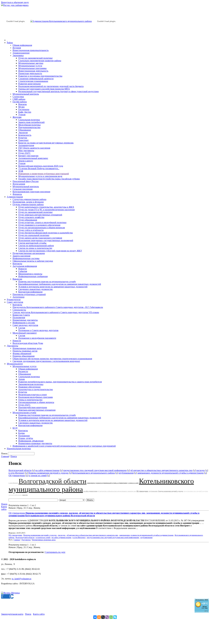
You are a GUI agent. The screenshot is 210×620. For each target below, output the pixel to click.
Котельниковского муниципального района (93, 473)
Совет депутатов (15, 302)
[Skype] (115, 617)
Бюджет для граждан (28, 155)
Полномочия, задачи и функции (28, 202)
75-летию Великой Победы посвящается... (38, 168)
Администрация (15, 197)
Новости (22, 268)
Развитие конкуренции (29, 83)
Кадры (21, 433)
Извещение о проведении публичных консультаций (43, 173)
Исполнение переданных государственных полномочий (45, 240)
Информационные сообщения (33, 276)
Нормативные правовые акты (27, 348)
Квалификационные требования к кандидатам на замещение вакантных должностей (59, 284)
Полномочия (19, 317)
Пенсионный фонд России (26, 181)
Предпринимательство (29, 127)
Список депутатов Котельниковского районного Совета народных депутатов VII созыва (56, 312)
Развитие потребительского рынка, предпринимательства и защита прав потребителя (60, 382)
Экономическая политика (30, 384)
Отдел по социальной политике (33, 235)
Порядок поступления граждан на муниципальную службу (47, 281)
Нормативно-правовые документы (35, 443)
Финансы (17, 194)
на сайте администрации (47, 470)
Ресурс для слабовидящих (16, 5)
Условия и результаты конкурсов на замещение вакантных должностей (52, 286)
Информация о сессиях (24, 322)
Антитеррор (18, 297)
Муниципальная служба (24, 412)
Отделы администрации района (28, 204)
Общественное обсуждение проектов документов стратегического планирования (52, 358)
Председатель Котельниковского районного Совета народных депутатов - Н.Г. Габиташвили (58, 307)
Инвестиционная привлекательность (31, 50)
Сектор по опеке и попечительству (35, 248)
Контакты (17, 263)
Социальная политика (29, 119)
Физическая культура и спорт (32, 394)
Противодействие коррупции (32, 407)
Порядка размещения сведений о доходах (48, 473)
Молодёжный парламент (25, 333)
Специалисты (19, 310)
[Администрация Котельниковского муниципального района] (16, 35)
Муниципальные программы (32, 68)
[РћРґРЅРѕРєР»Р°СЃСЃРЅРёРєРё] (99, 617)
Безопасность (24, 135)
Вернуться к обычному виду (15, 2)
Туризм (21, 114)
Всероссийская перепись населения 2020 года (40, 166)
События (22, 271)
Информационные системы (26, 258)
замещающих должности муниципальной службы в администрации (170, 473)
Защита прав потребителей (31, 122)
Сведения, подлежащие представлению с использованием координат (46, 361)
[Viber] (107, 617)
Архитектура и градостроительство (35, 389)
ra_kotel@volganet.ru (21, 578)
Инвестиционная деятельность (33, 71)
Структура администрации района (29, 199)
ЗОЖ (20, 171)
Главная (5, 456)
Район (10, 42)
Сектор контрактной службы (32, 243)
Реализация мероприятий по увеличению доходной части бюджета (51, 86)
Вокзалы (22, 104)
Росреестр (23, 371)
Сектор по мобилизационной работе (36, 245)
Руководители (14, 299)
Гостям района (20, 101)
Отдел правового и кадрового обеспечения (39, 225)
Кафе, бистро (24, 112)
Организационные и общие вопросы (36, 402)
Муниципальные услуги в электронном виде (40, 176)
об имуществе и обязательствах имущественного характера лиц (161, 470)
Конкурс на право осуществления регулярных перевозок (46, 143)
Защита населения (21, 256)
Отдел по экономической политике (35, 58)
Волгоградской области (20, 470)
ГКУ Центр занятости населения (34, 148)
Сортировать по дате (55, 552)
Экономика (18, 55)
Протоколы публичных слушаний (29, 294)
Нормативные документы (25, 320)
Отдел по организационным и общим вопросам (41, 227)
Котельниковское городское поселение (31, 191)
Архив (21, 379)
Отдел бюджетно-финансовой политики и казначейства (45, 233)
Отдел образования (27, 220)
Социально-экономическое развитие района (39, 60)
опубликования (126, 473)
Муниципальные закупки (30, 63)
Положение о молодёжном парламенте (37, 338)
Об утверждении (17, 475)
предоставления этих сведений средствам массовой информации (95, 470)
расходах (200, 470)
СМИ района (19, 99)
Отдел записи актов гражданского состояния (40, 238)
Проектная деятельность (30, 73)
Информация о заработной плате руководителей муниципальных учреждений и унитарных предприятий (64, 446)
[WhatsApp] (111, 617)
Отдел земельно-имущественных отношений (40, 215)
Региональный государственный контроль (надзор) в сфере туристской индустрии (58, 91)
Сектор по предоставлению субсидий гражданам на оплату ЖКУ (50, 250)
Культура (22, 137)
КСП (15, 428)
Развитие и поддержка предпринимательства (40, 76)
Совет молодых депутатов (25, 325)
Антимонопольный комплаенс (33, 158)
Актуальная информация (25, 266)
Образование (24, 130)
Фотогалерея (19, 184)
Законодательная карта (12, 614)
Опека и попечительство (30, 399)
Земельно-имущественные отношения (36, 410)
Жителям (17, 117)
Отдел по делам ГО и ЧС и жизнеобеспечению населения (46, 209)
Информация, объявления (30, 441)
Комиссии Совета (21, 315)
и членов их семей (38, 475)
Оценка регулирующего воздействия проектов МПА (44, 89)
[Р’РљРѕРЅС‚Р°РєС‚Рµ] (95, 617)
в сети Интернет (17, 473)
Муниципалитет (15, 364)
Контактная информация (30, 292)
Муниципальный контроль (26, 94)
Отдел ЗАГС (24, 153)
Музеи (21, 107)
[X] (103, 617)
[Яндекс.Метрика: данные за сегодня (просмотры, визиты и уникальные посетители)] (10, 593)
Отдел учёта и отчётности (31, 230)
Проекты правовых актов (25, 351)
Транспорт (23, 140)
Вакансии (17, 279)
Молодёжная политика (29, 125)
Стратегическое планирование (33, 81)
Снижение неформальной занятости (36, 78)
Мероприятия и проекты (30, 274)
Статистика (18, 96)
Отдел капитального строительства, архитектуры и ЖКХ (46, 207)
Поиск (14, 456)
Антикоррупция (26, 145)
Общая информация (22, 45)
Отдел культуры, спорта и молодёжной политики (42, 222)
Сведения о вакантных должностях (35, 289)
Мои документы (26, 150)
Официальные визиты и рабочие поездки (33, 261)
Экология (23, 132)
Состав (21, 328)
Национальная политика (19, 448)
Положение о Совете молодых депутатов (38, 330)
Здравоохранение (21, 53)
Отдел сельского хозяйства (31, 217)
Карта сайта (4, 507)
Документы (12, 346)
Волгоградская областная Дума (28, 343)
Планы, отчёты (25, 438)
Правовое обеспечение (29, 387)
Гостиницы (23, 109)
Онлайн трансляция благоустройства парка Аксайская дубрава (49, 179)
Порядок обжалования (23, 356)
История (17, 48)
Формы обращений (22, 353)
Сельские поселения (22, 189)
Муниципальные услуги (30, 66)
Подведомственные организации (29, 253)
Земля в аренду (25, 161)
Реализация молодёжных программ (35, 397)
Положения (24, 435)
